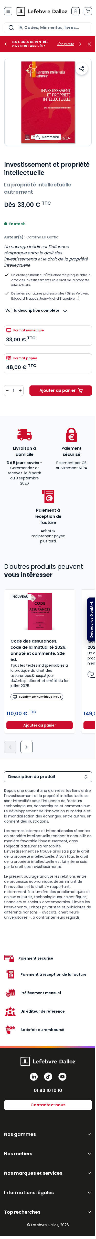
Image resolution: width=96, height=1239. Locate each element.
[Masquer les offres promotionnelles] (91, 44)
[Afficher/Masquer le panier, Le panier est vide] (88, 11)
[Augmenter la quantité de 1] (20, 390)
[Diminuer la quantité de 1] (7, 390)
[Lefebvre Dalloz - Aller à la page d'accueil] (41, 11)
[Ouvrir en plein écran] (48, 102)
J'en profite (65, 44)
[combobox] (48, 28)
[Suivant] (26, 747)
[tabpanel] (48, 854)
